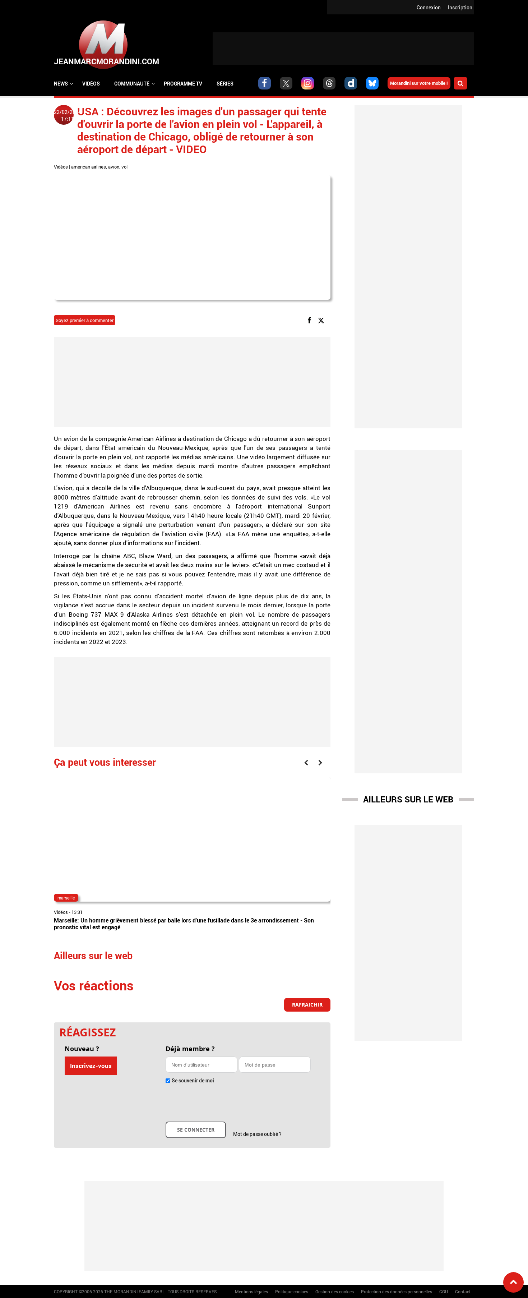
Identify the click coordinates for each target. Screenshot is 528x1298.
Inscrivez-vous (91, 1066)
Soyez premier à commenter (85, 320)
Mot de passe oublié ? (257, 1134)
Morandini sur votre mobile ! (419, 83)
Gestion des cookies (334, 1291)
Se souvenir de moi (193, 1080)
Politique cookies (291, 1291)
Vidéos (91, 83)
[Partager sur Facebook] (311, 320)
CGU (443, 1291)
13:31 (77, 912)
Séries (225, 83)
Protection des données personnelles (396, 1291)
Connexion (429, 7)
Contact (463, 1291)
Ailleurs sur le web (408, 799)
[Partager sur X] (322, 320)
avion (113, 167)
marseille (66, 898)
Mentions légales (251, 1291)
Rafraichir (307, 1004)
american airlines (88, 167)
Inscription (460, 7)
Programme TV (183, 83)
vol (124, 167)
